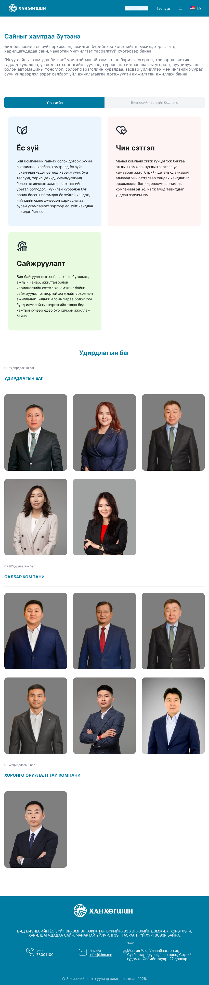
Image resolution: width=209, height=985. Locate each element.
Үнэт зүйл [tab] (54, 102)
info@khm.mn (100, 954)
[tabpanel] (104, 227)
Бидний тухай (136, 8)
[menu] (142, 8)
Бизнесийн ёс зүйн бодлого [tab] (154, 102)
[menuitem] (136, 8)
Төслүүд (163, 8)
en (199, 8)
